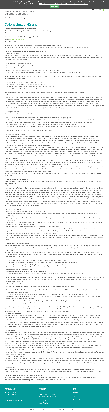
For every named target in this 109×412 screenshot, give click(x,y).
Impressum (76, 396)
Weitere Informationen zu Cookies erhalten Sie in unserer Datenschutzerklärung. (63, 4)
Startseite (76, 392)
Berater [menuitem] (15, 18)
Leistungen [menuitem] (23, 18)
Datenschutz (76, 400)
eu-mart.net (77, 409)
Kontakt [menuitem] (37, 18)
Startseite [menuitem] (7, 18)
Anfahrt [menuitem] (44, 18)
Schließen (54, 7)
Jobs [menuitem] (30, 18)
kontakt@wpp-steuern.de (16, 39)
